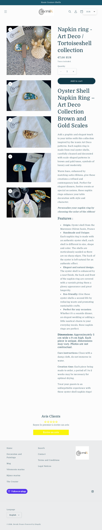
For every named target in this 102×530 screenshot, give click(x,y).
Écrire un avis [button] (51, 432)
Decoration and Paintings (14, 456)
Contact (42, 454)
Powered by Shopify (33, 524)
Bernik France (19, 524)
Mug (9, 463)
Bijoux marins (13, 475)
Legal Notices (44, 466)
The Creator (12, 482)
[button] (5, 12)
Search (41, 448)
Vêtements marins (16, 469)
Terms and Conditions (49, 460)
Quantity (61, 66)
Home (9, 448)
